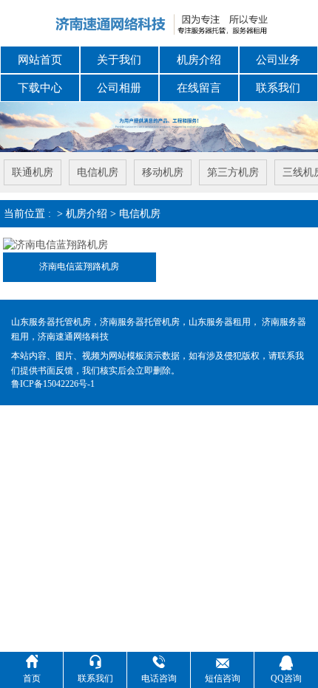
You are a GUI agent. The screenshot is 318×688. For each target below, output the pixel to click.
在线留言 (199, 88)
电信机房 (97, 172)
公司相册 (119, 88)
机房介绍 (199, 60)
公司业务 (278, 60)
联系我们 (278, 88)
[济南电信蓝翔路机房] (55, 244)
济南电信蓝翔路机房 (79, 266)
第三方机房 (233, 172)
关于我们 (119, 60)
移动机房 (162, 172)
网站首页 (40, 60)
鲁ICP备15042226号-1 (53, 384)
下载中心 (40, 88)
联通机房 (32, 172)
